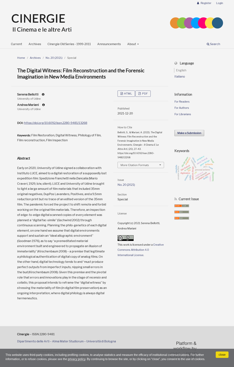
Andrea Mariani (28, 105)
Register (205, 3)
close (222, 354)
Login (219, 3)
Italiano (179, 76)
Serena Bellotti (28, 94)
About (132, 44)
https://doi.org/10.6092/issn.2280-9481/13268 (55, 123)
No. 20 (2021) (54, 57)
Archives (35, 44)
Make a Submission (189, 133)
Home (21, 57)
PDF (144, 93)
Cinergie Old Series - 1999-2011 (69, 44)
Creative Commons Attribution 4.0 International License (141, 250)
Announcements (109, 44)
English (181, 70)
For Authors (181, 107)
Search (215, 44)
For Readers (182, 101)
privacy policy (76, 359)
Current (16, 44)
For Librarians (182, 114)
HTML (127, 93)
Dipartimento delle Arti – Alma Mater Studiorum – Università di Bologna (66, 341)
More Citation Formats (134, 165)
